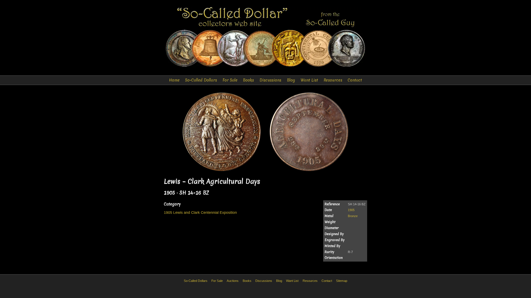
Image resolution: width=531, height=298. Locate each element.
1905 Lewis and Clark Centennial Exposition (200, 212)
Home (174, 80)
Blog (291, 80)
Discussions (270, 80)
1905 (351, 210)
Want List (309, 80)
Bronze (353, 216)
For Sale (230, 80)
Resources (333, 80)
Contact (355, 80)
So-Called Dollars (201, 80)
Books (248, 80)
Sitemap (341, 280)
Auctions (233, 280)
